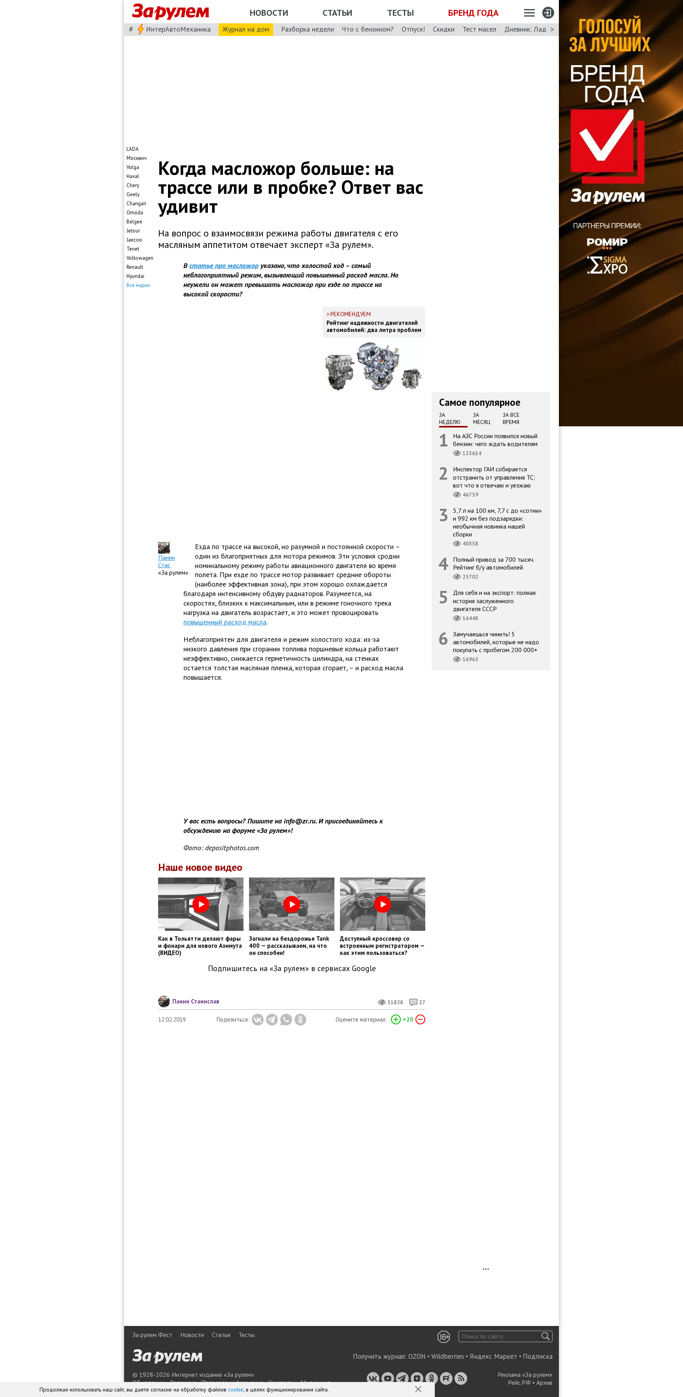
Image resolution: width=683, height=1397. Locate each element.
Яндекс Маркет (493, 1356)
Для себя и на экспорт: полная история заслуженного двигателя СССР (494, 600)
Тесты (400, 12)
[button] (419, 1390)
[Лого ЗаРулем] (170, 12)
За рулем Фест (152, 1335)
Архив (544, 1382)
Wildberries (447, 1356)
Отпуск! (413, 29)
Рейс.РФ (519, 1382)
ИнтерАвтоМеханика (178, 29)
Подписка (538, 1356)
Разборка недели (307, 29)
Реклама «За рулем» (525, 1374)
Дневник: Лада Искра (537, 29)
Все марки (138, 285)
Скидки (444, 29)
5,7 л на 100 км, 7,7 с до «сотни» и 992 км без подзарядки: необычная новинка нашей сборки (497, 522)
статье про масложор (223, 265)
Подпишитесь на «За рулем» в (292, 968)
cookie (235, 1389)
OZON (417, 1356)
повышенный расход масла (224, 621)
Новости (269, 12)
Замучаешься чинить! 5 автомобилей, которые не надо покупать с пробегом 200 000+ (496, 642)
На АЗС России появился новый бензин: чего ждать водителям (495, 440)
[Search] (545, 1336)
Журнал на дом (246, 29)
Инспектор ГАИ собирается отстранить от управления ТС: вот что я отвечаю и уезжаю (494, 477)
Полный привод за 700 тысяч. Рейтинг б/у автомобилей (493, 563)
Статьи (337, 12)
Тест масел (479, 29)
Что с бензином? (368, 29)
